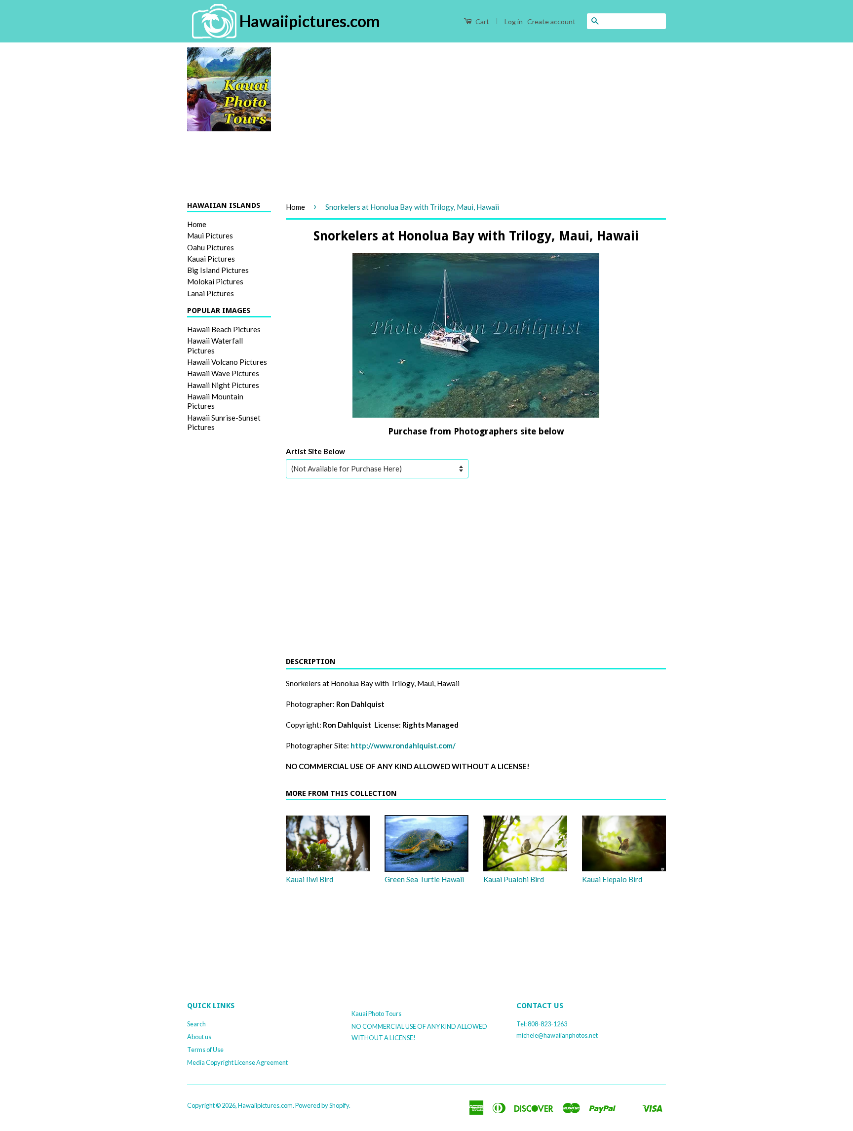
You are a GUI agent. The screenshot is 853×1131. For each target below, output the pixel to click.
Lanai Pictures (210, 293)
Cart (481, 21)
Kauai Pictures (211, 258)
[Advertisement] (476, 116)
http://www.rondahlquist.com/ (403, 745)
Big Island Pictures (218, 270)
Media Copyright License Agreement (237, 1062)
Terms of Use (205, 1049)
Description (311, 661)
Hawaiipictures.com (265, 1105)
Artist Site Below (315, 451)
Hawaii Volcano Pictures (227, 361)
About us (199, 1037)
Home (196, 224)
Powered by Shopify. (322, 1105)
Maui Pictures (210, 235)
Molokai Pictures (215, 281)
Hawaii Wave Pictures (223, 373)
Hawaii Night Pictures (223, 385)
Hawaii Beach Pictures (224, 329)
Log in (513, 21)
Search (196, 1024)
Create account (551, 21)
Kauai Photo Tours (376, 1013)
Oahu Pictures (210, 247)
